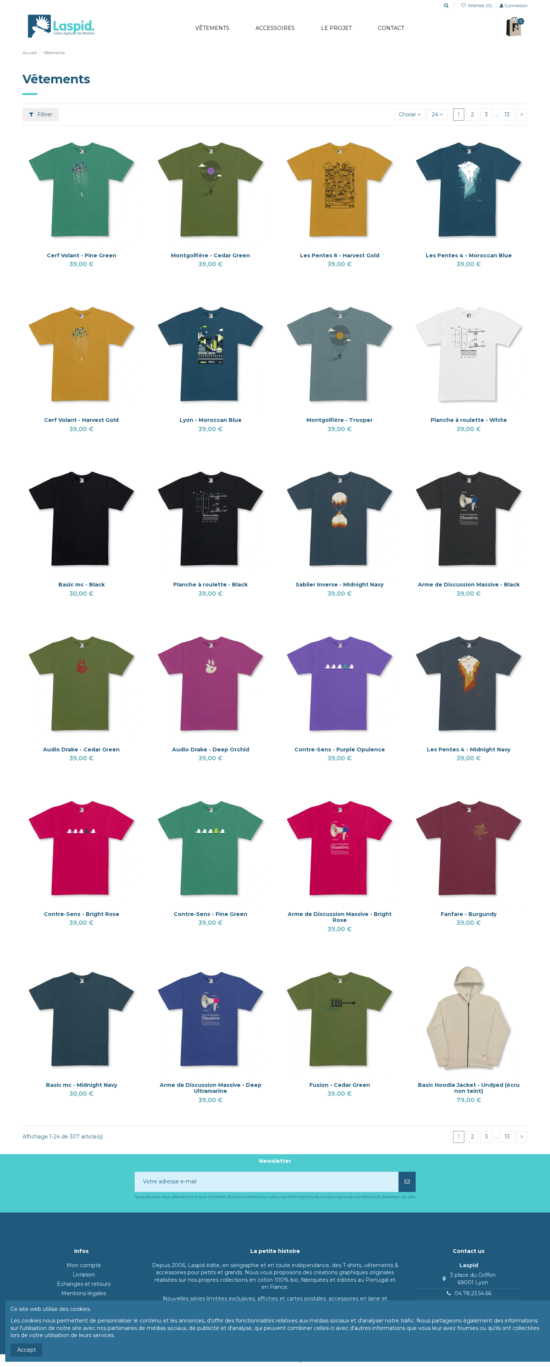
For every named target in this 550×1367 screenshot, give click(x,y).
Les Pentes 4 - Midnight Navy (468, 749)
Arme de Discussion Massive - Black (469, 584)
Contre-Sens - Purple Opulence (339, 749)
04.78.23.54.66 (473, 1293)
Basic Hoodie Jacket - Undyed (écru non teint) (469, 1088)
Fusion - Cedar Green (339, 1085)
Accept (26, 1349)
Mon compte (84, 1265)
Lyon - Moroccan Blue (211, 420)
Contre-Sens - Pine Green (210, 914)
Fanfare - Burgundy (468, 914)
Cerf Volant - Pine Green (81, 255)
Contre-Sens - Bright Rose (81, 914)
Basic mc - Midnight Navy (81, 1085)
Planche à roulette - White (469, 420)
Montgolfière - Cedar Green (210, 255)
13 (507, 114)
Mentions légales (83, 1293)
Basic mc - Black (81, 584)
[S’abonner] (407, 1182)
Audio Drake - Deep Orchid (210, 749)
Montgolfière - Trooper (339, 420)
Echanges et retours (83, 1284)
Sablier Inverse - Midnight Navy (340, 584)
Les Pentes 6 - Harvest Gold (339, 255)
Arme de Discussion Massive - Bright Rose (340, 917)
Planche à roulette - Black (210, 584)
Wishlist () (480, 5)
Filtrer (44, 114)
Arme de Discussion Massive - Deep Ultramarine (211, 1088)
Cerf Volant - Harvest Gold (81, 420)
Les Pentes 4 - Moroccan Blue (469, 255)
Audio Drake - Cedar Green (81, 749)
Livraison (84, 1274)
